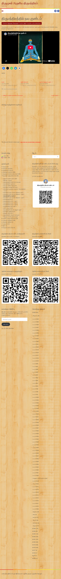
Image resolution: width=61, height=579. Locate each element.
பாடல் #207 (35, 366)
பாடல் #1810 (36, 506)
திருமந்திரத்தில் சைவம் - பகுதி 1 (10, 201)
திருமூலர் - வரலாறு (7, 180)
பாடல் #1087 (36, 327)
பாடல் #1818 (36, 484)
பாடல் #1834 (36, 436)
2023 (35, 534)
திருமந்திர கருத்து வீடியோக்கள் (34, 23)
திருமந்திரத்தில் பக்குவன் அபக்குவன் (11, 215)
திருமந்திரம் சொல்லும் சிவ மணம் (10, 187)
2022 (35, 536)
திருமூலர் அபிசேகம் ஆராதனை (10, 185)
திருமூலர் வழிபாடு (7, 168)
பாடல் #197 (35, 394)
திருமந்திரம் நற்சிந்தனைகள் (9, 211)
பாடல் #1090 (36, 319)
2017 (35, 550)
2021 (35, 539)
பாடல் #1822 (36, 470)
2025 (35, 528)
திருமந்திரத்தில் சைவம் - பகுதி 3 (10, 204)
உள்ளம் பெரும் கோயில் (8, 208)
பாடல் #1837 (36, 428)
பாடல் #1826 (36, 458)
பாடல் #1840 (36, 419)
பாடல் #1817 (36, 486)
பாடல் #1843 (36, 408)
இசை (4, 225)
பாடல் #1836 (36, 430)
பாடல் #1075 (36, 361)
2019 (35, 545)
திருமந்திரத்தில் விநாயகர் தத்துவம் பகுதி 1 (12, 210)
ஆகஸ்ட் (36, 315)
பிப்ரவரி (36, 523)
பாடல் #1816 (36, 489)
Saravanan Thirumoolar (13, 23)
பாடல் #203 (35, 377)
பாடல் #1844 (36, 400)
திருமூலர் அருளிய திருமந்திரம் (20, 3)
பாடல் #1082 (36, 341)
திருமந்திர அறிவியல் (7, 222)
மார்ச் (36, 520)
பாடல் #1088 (36, 324)
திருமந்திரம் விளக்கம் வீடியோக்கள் (10, 174)
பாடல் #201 (35, 383)
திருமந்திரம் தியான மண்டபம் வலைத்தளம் (10, 236)
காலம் (3, 82)
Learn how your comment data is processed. (30, 142)
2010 (35, 555)
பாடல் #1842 (36, 414)
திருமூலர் (5, 166)
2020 (35, 542)
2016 (35, 553)
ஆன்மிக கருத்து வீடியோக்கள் (9, 218)
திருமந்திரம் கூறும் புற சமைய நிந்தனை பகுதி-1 (13, 192)
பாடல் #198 (35, 391)
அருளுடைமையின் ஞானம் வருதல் (10, 216)
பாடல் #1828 (36, 453)
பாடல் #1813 (36, 498)
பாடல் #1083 (36, 338)
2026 (35, 312)
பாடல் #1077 (36, 355)
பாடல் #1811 (36, 503)
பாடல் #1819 (36, 481)
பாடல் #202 (35, 380)
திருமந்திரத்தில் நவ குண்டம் (9, 196)
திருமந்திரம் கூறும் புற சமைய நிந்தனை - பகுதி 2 (13, 194)
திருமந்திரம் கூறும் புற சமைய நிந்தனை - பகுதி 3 (13, 197)
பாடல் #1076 (36, 358)
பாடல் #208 (35, 363)
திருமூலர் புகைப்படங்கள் (8, 227)
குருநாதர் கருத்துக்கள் (8, 220)
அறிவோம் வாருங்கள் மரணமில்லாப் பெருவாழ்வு (12, 95)
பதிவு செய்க (5, 324)
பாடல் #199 (35, 389)
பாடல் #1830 (36, 447)
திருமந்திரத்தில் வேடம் (8, 199)
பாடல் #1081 (36, 344)
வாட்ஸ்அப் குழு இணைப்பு (37, 176)
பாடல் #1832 (36, 442)
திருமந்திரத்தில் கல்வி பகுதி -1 (10, 206)
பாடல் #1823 (36, 467)
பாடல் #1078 (36, 352)
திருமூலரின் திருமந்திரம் (37, 236)
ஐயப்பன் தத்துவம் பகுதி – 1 (46, 82)
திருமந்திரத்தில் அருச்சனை (9, 184)
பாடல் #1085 (36, 333)
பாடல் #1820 (36, 475)
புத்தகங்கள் (5, 224)
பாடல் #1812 (36, 500)
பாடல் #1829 (36, 450)
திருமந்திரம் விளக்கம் (7, 172)
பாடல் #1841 (36, 416)
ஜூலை (36, 511)
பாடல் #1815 (36, 492)
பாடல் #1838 (36, 425)
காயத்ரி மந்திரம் (55, 95)
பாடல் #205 (35, 372)
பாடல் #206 (35, 369)
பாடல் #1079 (36, 349)
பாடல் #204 (35, 375)
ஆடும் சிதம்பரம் (24, 82)
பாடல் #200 (35, 386)
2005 (35, 558)
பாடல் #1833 (36, 439)
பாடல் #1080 (36, 347)
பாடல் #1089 (36, 322)
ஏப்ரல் (36, 517)
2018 (35, 547)
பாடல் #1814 (36, 495)
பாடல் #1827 (36, 456)
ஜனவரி (36, 525)
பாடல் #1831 (36, 444)
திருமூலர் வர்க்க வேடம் (8, 213)
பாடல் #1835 (36, 433)
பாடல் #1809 (36, 509)
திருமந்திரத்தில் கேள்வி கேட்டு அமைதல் (12, 182)
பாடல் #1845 (36, 397)
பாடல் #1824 (36, 464)
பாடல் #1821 (36, 472)
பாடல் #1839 (36, 422)
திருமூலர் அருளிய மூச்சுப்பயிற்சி (10, 178)
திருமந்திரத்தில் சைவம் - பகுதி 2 (10, 203)
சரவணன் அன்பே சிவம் (7, 274)
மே (35, 514)
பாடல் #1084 (36, 335)
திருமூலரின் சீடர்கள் (7, 170)
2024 (35, 531)
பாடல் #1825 (36, 461)
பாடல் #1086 (36, 330)
